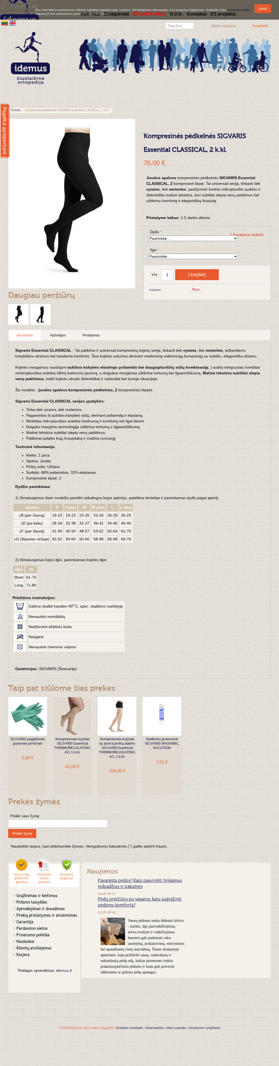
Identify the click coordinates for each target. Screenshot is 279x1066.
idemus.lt (64, 970)
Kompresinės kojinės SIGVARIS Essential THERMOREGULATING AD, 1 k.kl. (72, 746)
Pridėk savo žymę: (25, 816)
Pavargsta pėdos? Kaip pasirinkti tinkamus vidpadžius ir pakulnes (140, 884)
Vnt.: (155, 275)
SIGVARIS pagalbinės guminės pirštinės (27, 741)
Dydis (154, 232)
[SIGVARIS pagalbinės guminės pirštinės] (27, 716)
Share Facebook (172, 290)
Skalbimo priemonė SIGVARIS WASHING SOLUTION (162, 744)
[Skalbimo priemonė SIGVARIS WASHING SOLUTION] (161, 716)
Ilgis (153, 250)
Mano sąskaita (176, 1027)
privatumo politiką (238, 9)
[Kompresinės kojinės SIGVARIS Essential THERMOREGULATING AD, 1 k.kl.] (72, 716)
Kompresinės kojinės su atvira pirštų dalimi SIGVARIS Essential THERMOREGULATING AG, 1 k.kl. (117, 748)
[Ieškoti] (190, 26)
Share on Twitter (183, 290)
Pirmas (15, 110)
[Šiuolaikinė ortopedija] (175, 54)
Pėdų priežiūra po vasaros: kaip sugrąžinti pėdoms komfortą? (140, 902)
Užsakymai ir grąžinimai (204, 1027)
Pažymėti (155, 289)
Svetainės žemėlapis (129, 1027)
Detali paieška (154, 1027)
